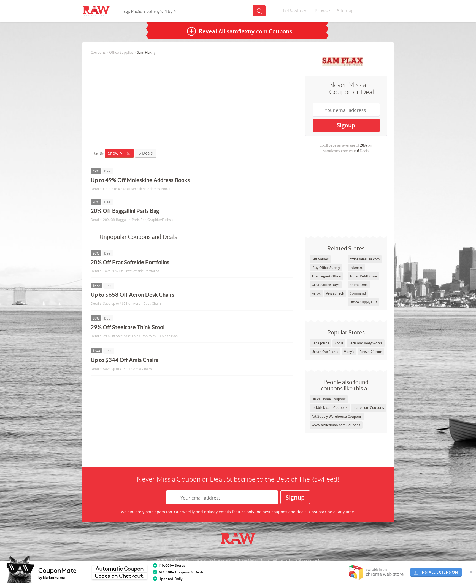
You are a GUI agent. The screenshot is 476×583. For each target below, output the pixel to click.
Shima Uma (359, 284)
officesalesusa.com (365, 259)
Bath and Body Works (365, 343)
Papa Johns (320, 343)
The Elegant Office (326, 276)
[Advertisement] (346, 194)
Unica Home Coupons (329, 399)
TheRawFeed (294, 10)
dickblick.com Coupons (329, 407)
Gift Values (320, 259)
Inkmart (356, 267)
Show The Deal (245, 182)
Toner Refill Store (363, 276)
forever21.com (370, 351)
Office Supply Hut (363, 302)
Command (358, 293)
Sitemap (345, 10)
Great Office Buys (325, 284)
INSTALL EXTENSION (439, 572)
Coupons (98, 52)
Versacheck (335, 293)
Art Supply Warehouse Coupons (337, 416)
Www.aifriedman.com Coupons (336, 425)
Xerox (316, 293)
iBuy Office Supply (326, 267)
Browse (322, 10)
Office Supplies (121, 52)
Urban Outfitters (325, 351)
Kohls (338, 343)
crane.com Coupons (368, 407)
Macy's (349, 351)
